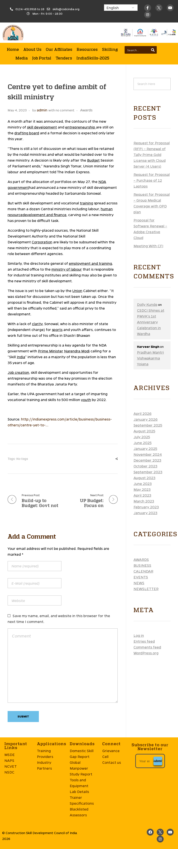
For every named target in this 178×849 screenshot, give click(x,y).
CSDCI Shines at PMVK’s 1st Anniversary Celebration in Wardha (150, 322)
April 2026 (143, 413)
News (139, 583)
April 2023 (142, 495)
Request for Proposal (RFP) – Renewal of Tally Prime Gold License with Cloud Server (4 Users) (152, 155)
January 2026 (146, 419)
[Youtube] (170, 7)
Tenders (64, 58)
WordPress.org (146, 653)
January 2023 (145, 512)
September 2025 (148, 425)
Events (141, 577)
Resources (87, 49)
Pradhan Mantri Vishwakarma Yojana (150, 358)
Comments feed (147, 647)
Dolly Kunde (147, 304)
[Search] (153, 50)
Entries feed (144, 641)
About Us (32, 49)
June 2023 (143, 483)
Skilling (110, 49)
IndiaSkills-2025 (92, 58)
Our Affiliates (59, 49)
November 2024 (148, 454)
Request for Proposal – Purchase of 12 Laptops (152, 180)
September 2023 (148, 472)
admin (42, 110)
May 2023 (142, 489)
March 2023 (144, 501)
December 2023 (147, 460)
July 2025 (142, 437)
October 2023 (145, 466)
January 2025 (145, 448)
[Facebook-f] (147, 7)
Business (142, 565)
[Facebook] (150, 832)
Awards (86, 110)
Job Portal (41, 58)
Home (13, 49)
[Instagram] (160, 839)
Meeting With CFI (148, 246)
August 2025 (144, 431)
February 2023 (146, 507)
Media (21, 58)
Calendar (143, 571)
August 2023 (144, 477)
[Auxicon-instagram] (147, 14)
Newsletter (146, 588)
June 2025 (143, 442)
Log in (139, 635)
